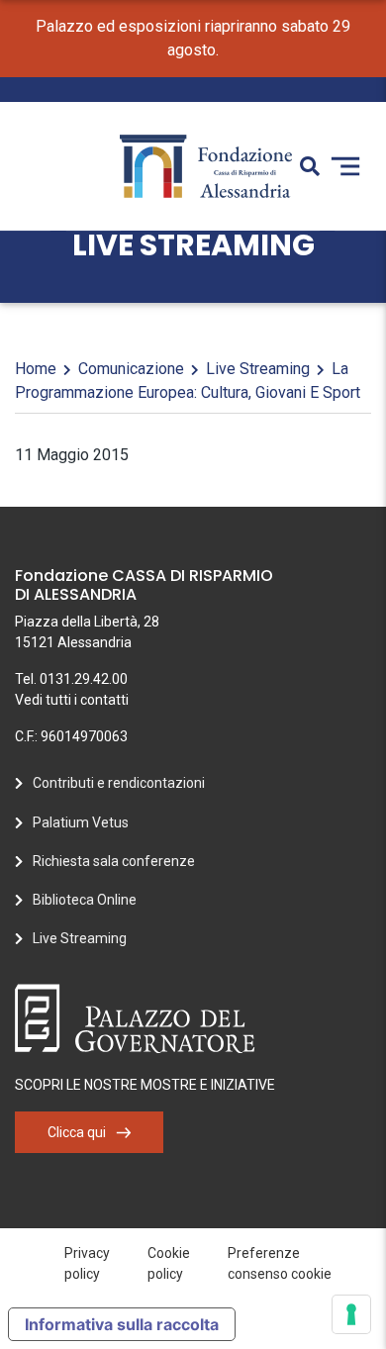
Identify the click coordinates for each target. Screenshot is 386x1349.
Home (35, 368)
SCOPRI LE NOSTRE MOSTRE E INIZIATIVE (145, 1085)
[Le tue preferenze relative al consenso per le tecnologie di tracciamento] (351, 1314)
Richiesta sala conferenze (114, 861)
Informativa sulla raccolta (122, 1324)
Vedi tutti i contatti (72, 700)
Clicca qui (77, 1132)
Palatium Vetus (81, 822)
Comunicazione (131, 368)
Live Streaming (258, 368)
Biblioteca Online (85, 900)
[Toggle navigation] (345, 166)
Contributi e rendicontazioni (119, 783)
